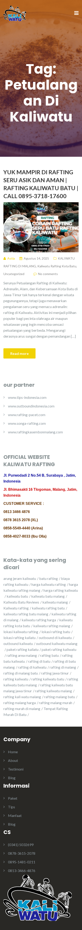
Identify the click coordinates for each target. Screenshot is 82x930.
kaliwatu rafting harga (39, 620)
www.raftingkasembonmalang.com (35, 432)
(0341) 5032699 (20, 844)
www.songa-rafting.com (27, 423)
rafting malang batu (59, 697)
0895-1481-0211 (21, 862)
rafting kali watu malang (22, 697)
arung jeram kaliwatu (19, 578)
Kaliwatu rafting (16, 608)
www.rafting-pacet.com (26, 414)
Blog (11, 778)
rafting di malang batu (20, 673)
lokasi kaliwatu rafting (20, 631)
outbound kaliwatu (18, 643)
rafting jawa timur (55, 673)
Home (13, 752)
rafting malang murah (55, 702)
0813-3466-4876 (21, 870)
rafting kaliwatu (15, 679)
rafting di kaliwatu (32, 667)
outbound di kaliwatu (55, 637)
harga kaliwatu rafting (48, 584)
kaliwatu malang (55, 602)
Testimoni (15, 769)
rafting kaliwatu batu (47, 679)
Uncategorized (13, 274)
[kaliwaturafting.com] (14, 13)
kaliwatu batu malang (48, 596)
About (13, 760)
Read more (19, 353)
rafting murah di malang (21, 708)
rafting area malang (22, 655)
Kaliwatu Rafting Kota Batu (56, 266)
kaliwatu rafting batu (48, 608)
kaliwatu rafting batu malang (25, 614)
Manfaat (15, 815)
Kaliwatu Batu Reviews (21, 602)
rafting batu (49, 655)
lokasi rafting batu (55, 631)
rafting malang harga (19, 702)
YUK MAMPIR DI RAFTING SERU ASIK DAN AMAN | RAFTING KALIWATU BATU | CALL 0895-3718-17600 (40, 184)
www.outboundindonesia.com (31, 406)
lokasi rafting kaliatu (19, 637)
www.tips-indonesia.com (27, 397)
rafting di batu (39, 661)
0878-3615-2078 (21, 853)
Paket (12, 798)
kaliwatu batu (17, 596)
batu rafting (48, 578)
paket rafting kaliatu (22, 649)
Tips (11, 807)
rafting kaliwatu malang (53, 691)
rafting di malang (63, 667)
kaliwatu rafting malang (51, 626)
